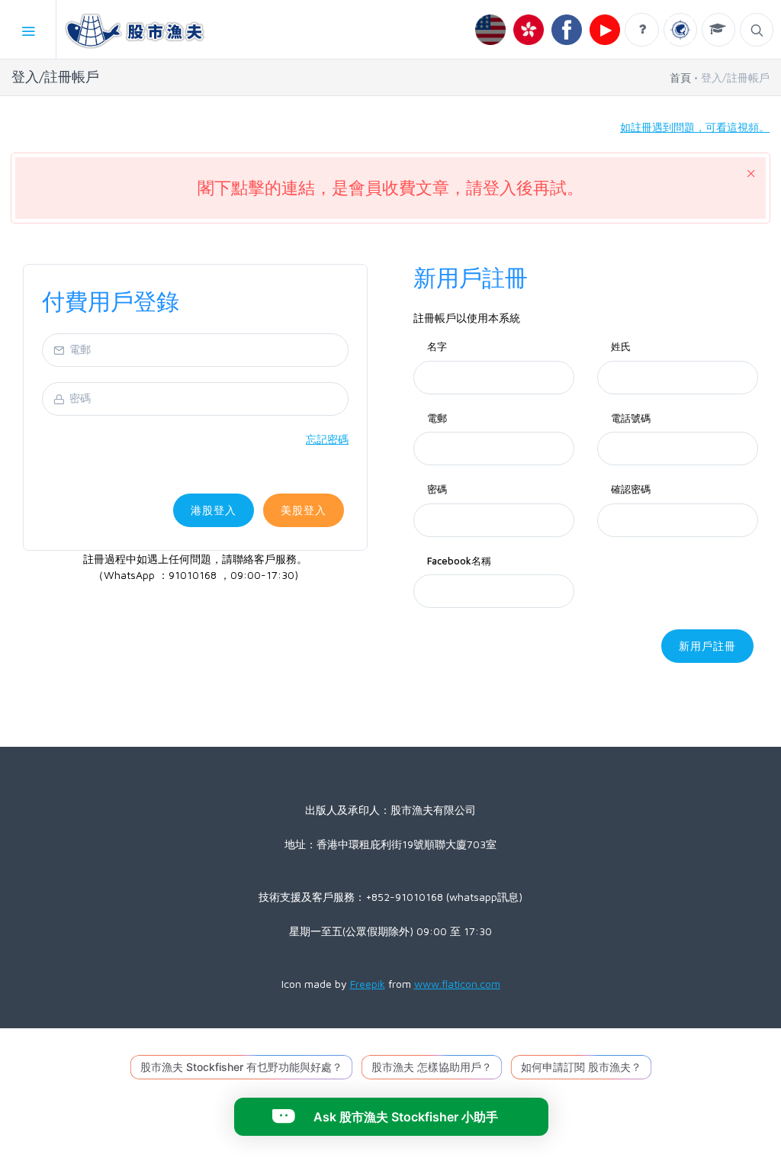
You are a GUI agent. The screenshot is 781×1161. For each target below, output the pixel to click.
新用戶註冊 (707, 645)
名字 (437, 346)
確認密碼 (631, 489)
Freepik (367, 983)
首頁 (680, 77)
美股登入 (303, 509)
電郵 (437, 418)
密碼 (437, 489)
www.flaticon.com (457, 983)
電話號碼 (631, 418)
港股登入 (213, 509)
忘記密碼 (327, 439)
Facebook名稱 (459, 561)
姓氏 (621, 346)
